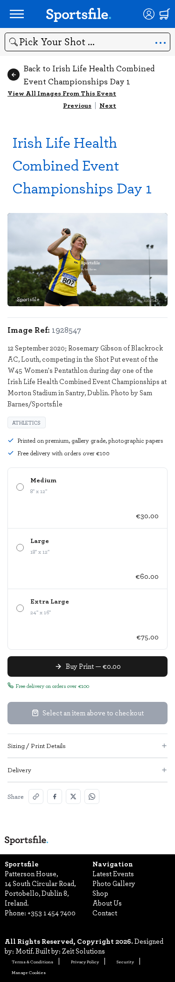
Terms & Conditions (32, 961)
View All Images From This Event (61, 93)
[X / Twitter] (73, 796)
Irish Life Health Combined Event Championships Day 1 (82, 165)
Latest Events (113, 873)
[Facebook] (54, 796)
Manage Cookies (29, 972)
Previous (77, 105)
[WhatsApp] (91, 796)
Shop (100, 893)
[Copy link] (35, 796)
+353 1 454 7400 (52, 912)
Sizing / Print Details (36, 745)
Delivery (19, 769)
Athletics (26, 422)
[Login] (148, 14)
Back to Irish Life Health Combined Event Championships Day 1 (88, 74)
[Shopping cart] (164, 14)
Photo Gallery (113, 883)
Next (107, 105)
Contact (104, 912)
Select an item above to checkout (93, 712)
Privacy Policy (85, 961)
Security (125, 961)
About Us (107, 902)
